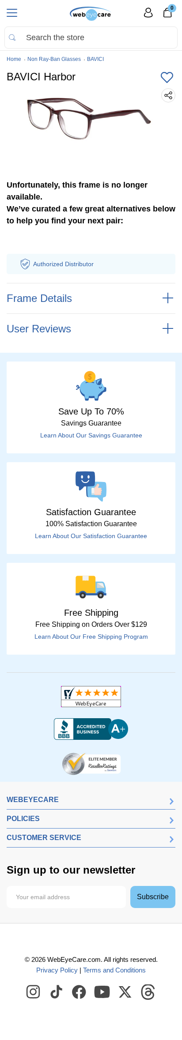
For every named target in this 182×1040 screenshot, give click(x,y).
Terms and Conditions (114, 970)
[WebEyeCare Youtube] (102, 992)
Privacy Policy (57, 970)
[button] (167, 78)
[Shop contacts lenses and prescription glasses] (91, 14)
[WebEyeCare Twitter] (125, 992)
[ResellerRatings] (91, 763)
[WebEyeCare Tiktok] (56, 992)
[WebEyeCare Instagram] (34, 992)
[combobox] (91, 37)
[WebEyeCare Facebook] (79, 992)
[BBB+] (91, 729)
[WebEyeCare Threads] (148, 992)
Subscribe (153, 897)
